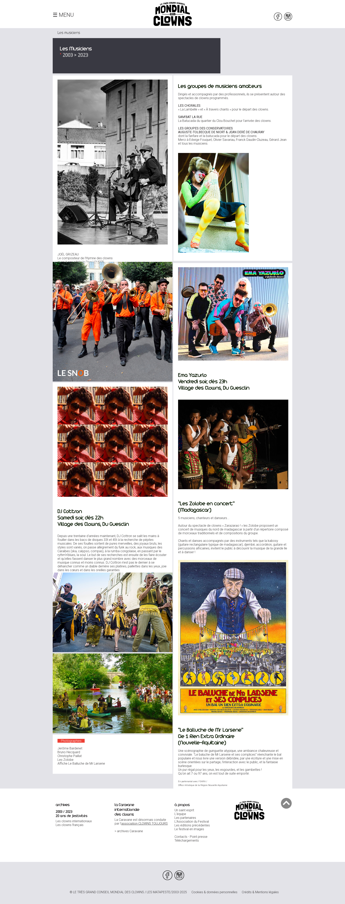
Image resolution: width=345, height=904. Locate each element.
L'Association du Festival (191, 821)
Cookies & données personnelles (214, 892)
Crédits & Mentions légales (260, 892)
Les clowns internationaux (74, 821)
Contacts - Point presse (190, 837)
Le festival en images (189, 829)
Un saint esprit (184, 810)
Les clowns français (69, 825)
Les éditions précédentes (192, 825)
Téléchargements (186, 840)
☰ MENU (63, 15)
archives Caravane (130, 831)
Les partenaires (185, 818)
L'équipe (180, 814)
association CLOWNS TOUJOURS (144, 823)
